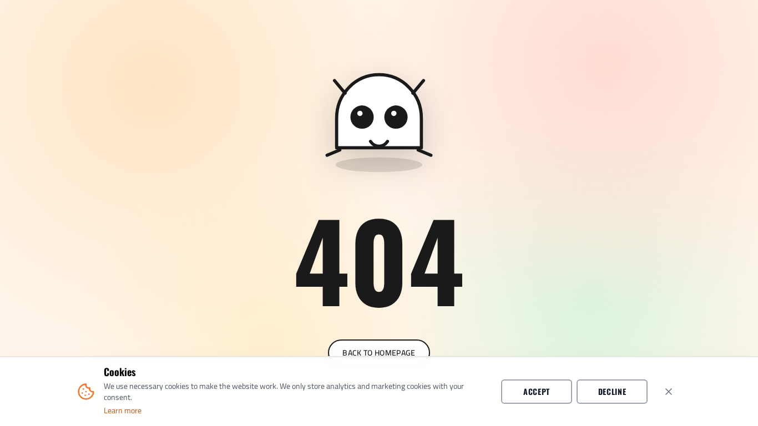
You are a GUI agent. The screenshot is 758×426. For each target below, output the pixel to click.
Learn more (123, 409)
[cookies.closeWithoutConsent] (668, 391)
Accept (536, 391)
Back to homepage (379, 353)
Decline (612, 391)
